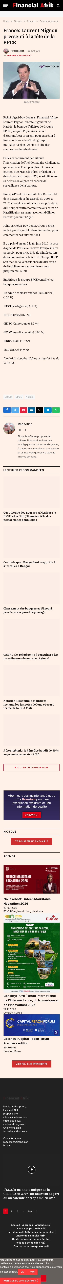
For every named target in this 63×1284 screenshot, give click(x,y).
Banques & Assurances (19, 55)
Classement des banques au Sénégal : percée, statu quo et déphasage (28, 610)
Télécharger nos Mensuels (31, 841)
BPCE (19, 396)
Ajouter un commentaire (32, 767)
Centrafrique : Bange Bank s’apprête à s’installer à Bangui (29, 564)
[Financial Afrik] (33, 5)
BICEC (8, 396)
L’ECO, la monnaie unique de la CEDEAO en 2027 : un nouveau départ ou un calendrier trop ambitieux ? (31, 1194)
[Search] (58, 5)
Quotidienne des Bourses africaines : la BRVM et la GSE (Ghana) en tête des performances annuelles (29, 516)
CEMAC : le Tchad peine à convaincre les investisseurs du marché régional (30, 656)
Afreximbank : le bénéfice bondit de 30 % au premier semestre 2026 (31, 752)
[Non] (43, 1278)
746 (30, 1211)
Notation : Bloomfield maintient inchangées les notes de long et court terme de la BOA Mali (28, 704)
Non (32, 1272)
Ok (22, 1272)
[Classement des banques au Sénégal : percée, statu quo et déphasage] (31, 588)
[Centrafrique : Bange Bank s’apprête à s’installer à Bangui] (31, 542)
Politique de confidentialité (20, 1280)
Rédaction (19, 51)
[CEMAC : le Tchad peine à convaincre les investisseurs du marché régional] (31, 634)
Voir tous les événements (32, 1064)
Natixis (29, 396)
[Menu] (5, 5)
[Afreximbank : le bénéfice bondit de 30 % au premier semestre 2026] (31, 730)
